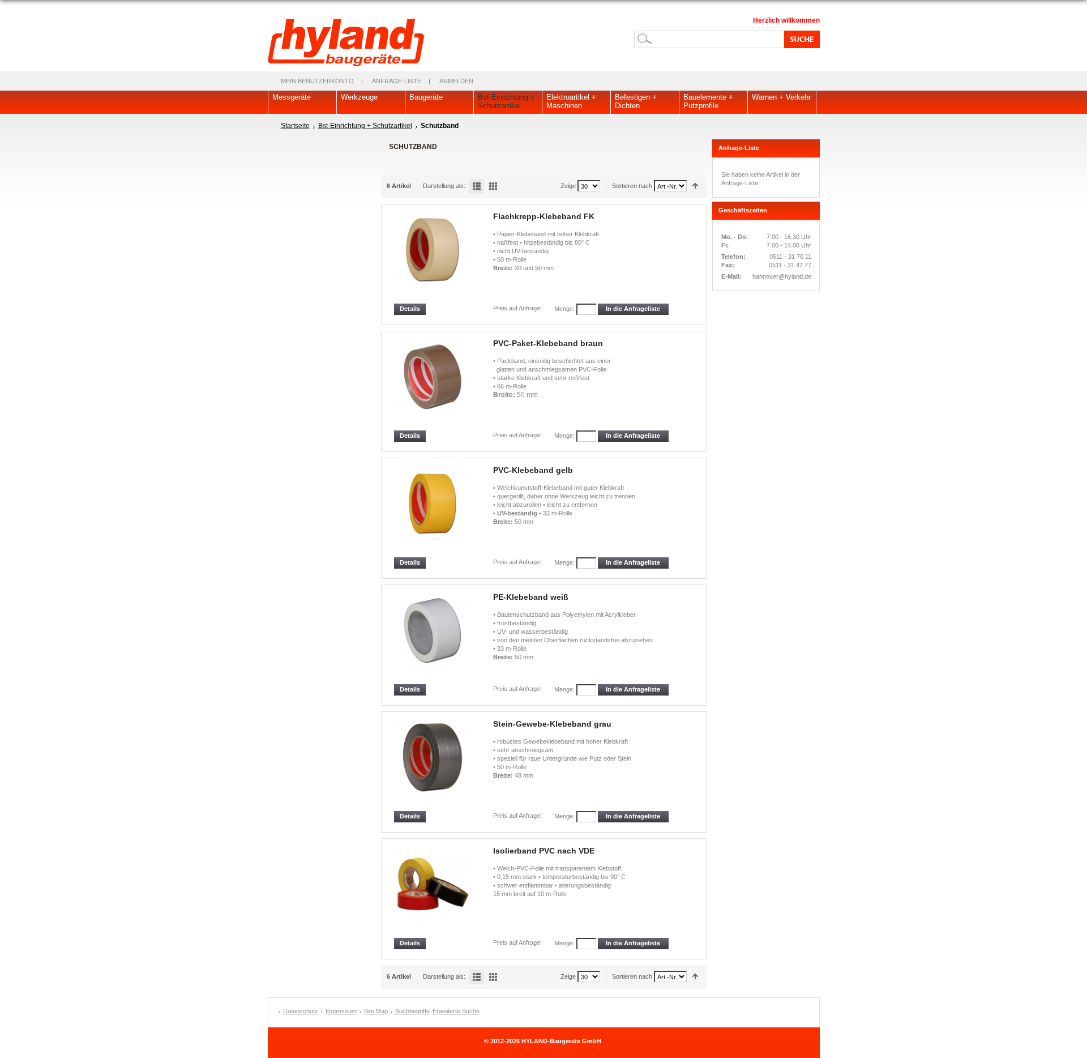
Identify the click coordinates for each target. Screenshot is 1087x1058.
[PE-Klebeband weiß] (433, 638)
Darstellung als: (444, 185)
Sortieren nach (632, 185)
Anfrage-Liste (396, 81)
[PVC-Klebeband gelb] (433, 511)
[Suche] (800, 39)
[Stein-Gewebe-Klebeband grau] (433, 765)
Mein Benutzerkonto (317, 81)
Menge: (564, 308)
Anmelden (456, 81)
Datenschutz (300, 1011)
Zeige (568, 185)
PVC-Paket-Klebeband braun (548, 343)
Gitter (493, 186)
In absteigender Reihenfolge (695, 186)
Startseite (295, 126)
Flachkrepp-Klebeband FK (543, 216)
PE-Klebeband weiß (530, 596)
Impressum (341, 1011)
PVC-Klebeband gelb (533, 470)
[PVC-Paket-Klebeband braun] (433, 384)
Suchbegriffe (412, 1011)
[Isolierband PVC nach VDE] (433, 892)
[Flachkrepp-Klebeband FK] (433, 257)
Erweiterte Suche (456, 1011)
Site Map (376, 1011)
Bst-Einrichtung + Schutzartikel (365, 126)
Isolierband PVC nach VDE (543, 850)
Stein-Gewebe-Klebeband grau (552, 723)
